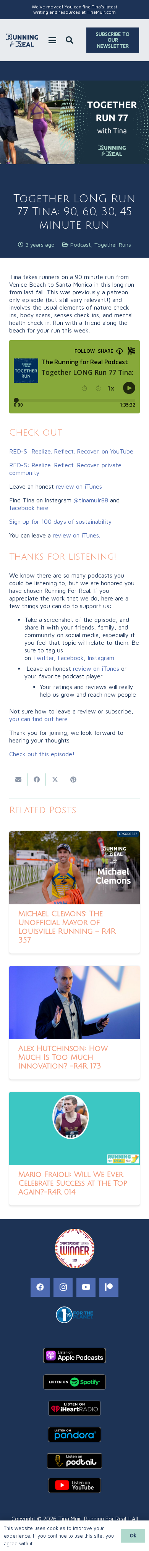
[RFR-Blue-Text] (22, 40)
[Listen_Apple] (74, 1355)
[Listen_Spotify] (74, 1382)
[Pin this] (73, 779)
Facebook (71, 657)
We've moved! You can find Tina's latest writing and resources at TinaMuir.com (74, 9)
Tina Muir (69, 1518)
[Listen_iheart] (74, 1408)
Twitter (43, 657)
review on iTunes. (77, 535)
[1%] (74, 1314)
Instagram (100, 657)
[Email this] (18, 779)
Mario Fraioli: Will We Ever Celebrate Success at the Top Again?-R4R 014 (72, 1183)
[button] (52, 40)
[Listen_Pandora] (74, 1434)
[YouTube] (86, 1287)
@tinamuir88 (90, 500)
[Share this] (37, 779)
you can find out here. (39, 718)
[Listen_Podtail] (74, 1461)
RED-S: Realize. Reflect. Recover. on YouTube (71, 451)
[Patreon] (108, 1287)
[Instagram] (63, 1287)
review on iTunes (79, 486)
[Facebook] (40, 1287)
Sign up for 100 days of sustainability (61, 521)
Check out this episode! (41, 753)
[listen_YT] (74, 1485)
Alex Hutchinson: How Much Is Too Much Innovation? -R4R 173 (63, 1057)
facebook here (29, 507)
